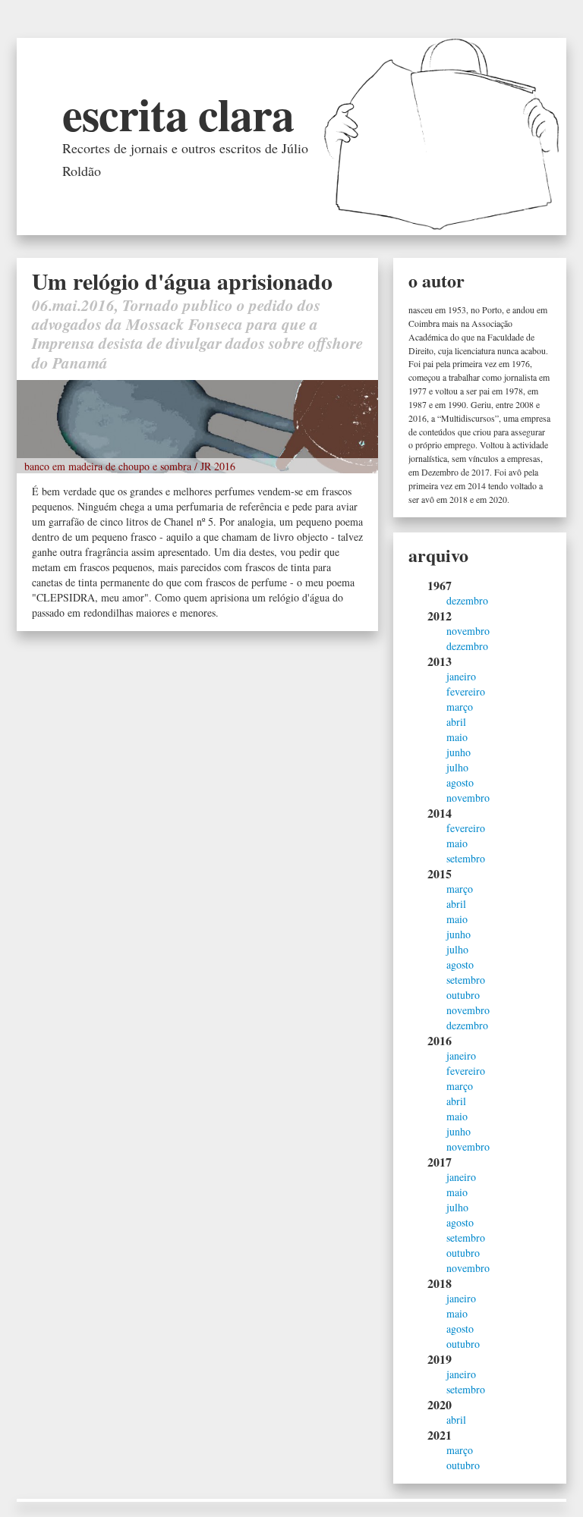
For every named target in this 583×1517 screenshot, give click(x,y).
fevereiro (465, 691)
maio (457, 737)
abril (456, 722)
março (459, 706)
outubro (463, 995)
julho (457, 767)
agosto (460, 782)
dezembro (467, 600)
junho (458, 752)
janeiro (461, 676)
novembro (468, 630)
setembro (465, 858)
